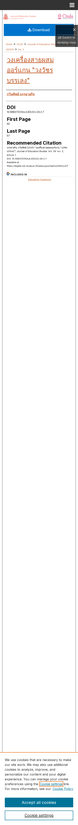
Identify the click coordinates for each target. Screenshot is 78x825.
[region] (39, 788)
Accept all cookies (39, 802)
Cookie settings (51, 784)
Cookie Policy (63, 789)
